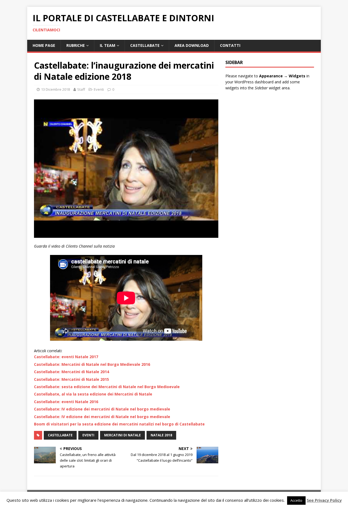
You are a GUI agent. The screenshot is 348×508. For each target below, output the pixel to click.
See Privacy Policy (324, 500)
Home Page (44, 45)
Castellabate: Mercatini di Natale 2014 (71, 371)
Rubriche (75, 45)
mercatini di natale (122, 435)
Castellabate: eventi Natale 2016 (66, 401)
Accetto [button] (296, 500)
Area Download (192, 45)
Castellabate (145, 45)
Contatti (230, 45)
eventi (88, 435)
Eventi (99, 89)
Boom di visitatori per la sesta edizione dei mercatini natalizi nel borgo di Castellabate (119, 424)
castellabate (60, 435)
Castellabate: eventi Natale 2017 (66, 356)
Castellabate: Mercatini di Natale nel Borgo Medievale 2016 (92, 364)
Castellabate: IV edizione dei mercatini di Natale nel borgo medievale (102, 409)
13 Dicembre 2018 (55, 89)
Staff (81, 89)
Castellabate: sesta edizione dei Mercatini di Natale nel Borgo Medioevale (107, 386)
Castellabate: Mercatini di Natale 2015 (71, 379)
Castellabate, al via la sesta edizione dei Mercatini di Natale (93, 394)
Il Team (107, 45)
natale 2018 (161, 435)
